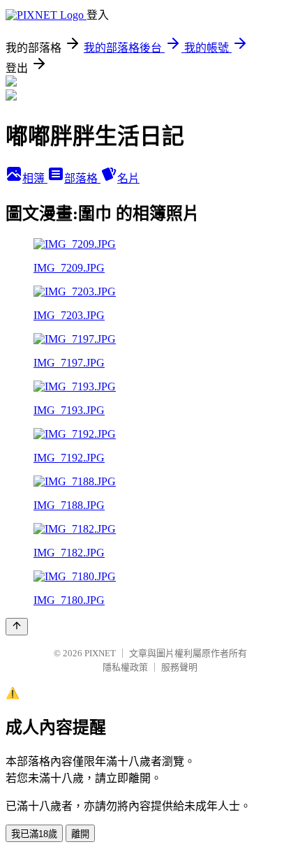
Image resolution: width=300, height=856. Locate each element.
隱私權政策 (125, 667)
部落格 (82, 178)
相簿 (34, 178)
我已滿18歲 (34, 834)
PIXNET (100, 653)
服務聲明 (179, 667)
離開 (80, 834)
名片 (128, 178)
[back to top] (17, 626)
